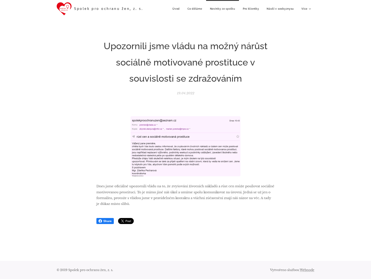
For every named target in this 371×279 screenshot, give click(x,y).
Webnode (307, 270)
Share (107, 221)
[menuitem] (176, 9)
